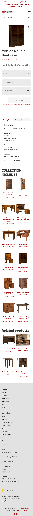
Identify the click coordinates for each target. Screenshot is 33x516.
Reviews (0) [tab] (18, 120)
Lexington (7, 4)
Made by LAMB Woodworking (16, 65)
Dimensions (7, 82)
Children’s (5, 395)
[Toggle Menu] (29, 12)
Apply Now (5, 501)
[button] (28, 27)
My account (5, 441)
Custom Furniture (7, 435)
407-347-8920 (6, 472)
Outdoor (4, 408)
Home (3, 416)
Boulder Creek (18, 4)
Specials (4, 428)
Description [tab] (7, 120)
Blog (3, 438)
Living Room (5, 401)
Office (3, 405)
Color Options (6, 425)
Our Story (4, 419)
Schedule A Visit (6, 431)
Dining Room (5, 398)
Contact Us (5, 444)
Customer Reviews (7, 422)
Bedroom (4, 392)
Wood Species (8, 91)
